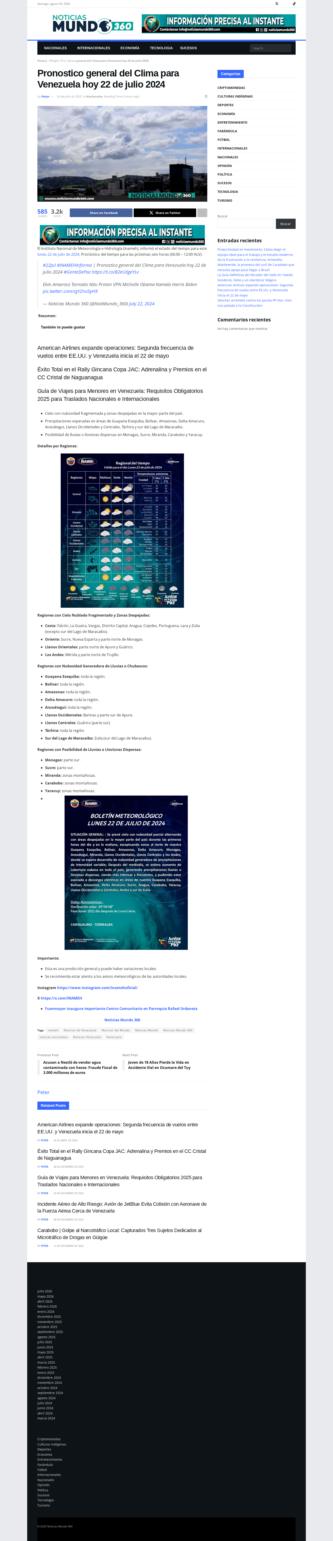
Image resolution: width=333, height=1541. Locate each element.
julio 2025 (44, 1342)
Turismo (224, 200)
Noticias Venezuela (87, 1037)
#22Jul (49, 265)
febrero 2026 (47, 1306)
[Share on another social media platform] (202, 212)
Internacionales (93, 48)
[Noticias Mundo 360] (122, 235)
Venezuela (114, 1037)
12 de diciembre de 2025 (68, 1245)
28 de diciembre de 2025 (68, 1166)
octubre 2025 (47, 1327)
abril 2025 (45, 1357)
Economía (130, 48)
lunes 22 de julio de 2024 (58, 254)
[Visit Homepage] (86, 24)
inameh (53, 1030)
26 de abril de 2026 (65, 1140)
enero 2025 (45, 1372)
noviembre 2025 (49, 1322)
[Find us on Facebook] (271, 4)
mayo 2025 (45, 1352)
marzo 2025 (46, 1362)
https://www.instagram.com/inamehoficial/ (97, 987)
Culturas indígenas (235, 96)
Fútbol (223, 139)
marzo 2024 (46, 1418)
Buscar (222, 216)
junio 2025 (45, 1347)
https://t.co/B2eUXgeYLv (115, 272)
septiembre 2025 (50, 1332)
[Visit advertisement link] (219, 23)
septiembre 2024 (50, 1393)
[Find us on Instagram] (283, 4)
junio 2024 (45, 1408)
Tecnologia (161, 48)
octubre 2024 (47, 1388)
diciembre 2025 (49, 1316)
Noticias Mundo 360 (178, 1030)
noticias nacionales (54, 1037)
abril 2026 (45, 1301)
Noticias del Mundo (116, 1030)
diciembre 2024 (49, 1377)
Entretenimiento (60, 61)
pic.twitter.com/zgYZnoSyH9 (70, 291)
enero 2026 (45, 1311)
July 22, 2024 (141, 304)
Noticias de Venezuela (80, 1030)
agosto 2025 (46, 1337)
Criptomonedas (231, 88)
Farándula (227, 131)
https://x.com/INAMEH (61, 998)
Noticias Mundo (146, 1030)
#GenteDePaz (77, 272)
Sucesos (188, 48)
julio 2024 (44, 1403)
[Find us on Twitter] (276, 4)
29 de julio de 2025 (69, 96)
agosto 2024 (46, 1398)
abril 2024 (45, 1413)
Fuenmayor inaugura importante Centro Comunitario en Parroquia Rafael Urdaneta (121, 1008)
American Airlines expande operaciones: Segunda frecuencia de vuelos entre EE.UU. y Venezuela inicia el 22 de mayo (255, 290)
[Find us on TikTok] (294, 4)
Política (224, 174)
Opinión (224, 166)
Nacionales (55, 48)
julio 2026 (44, 1291)
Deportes (225, 105)
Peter (45, 96)
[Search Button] (287, 48)
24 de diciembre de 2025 (68, 1193)
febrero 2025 (47, 1367)
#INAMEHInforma (74, 265)
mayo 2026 (45, 1296)
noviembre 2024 (49, 1382)
